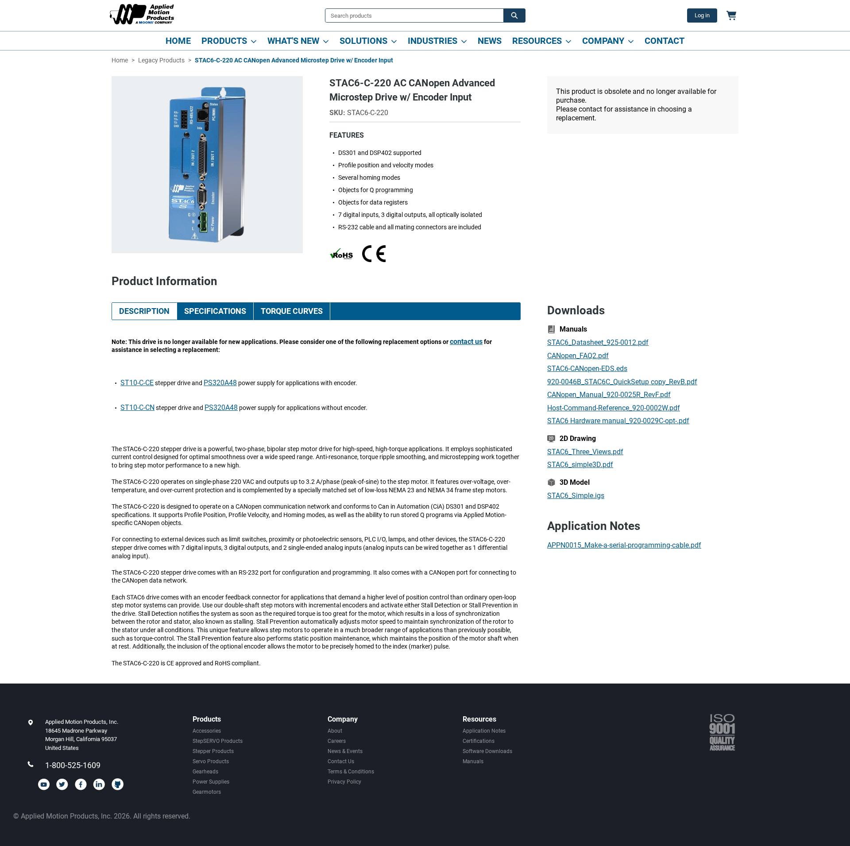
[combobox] (410, 15)
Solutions (363, 40)
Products (224, 40)
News (490, 40)
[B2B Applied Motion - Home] (142, 14)
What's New (293, 40)
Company (603, 40)
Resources (537, 40)
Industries (432, 40)
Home (178, 40)
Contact (664, 40)
